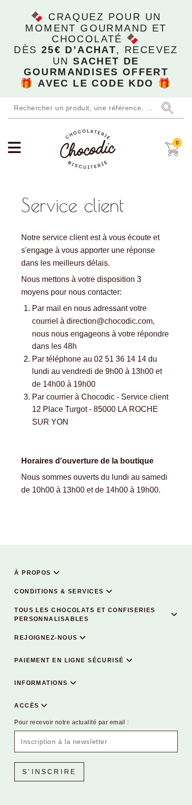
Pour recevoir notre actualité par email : (71, 722)
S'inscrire (49, 771)
